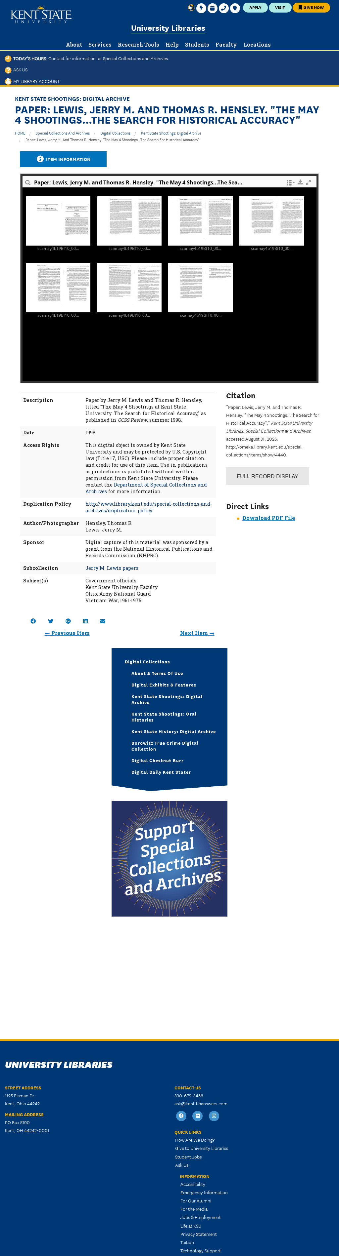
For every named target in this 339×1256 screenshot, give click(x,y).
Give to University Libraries (201, 1148)
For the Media (194, 1208)
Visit (280, 7)
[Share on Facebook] (33, 620)
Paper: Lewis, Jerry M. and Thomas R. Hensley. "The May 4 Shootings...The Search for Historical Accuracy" (112, 139)
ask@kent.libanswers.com (200, 1103)
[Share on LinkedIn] (85, 620)
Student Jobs (188, 1156)
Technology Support (200, 1250)
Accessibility (192, 1184)
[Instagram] (214, 1116)
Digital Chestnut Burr (157, 760)
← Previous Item (67, 632)
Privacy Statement (198, 1233)
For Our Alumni (195, 1200)
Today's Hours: (90, 58)
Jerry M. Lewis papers (111, 568)
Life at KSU (190, 1225)
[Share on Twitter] (50, 620)
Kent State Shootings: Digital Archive (171, 133)
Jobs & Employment (200, 1217)
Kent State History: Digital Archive (173, 731)
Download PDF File (268, 517)
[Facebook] (181, 1116)
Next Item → (197, 632)
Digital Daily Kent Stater (161, 772)
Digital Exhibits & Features (163, 684)
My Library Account (36, 81)
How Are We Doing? (195, 1139)
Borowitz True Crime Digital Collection (165, 746)
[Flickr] (198, 1116)
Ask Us (19, 69)
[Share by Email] (102, 620)
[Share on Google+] (68, 620)
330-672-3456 (188, 1095)
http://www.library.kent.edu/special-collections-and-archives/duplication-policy (148, 507)
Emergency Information (204, 1192)
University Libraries (168, 27)
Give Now (313, 7)
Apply (255, 7)
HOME (20, 133)
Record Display (267, 476)
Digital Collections (115, 133)
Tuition (187, 1242)
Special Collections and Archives (63, 133)
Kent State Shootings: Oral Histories (164, 717)
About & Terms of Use (157, 673)
